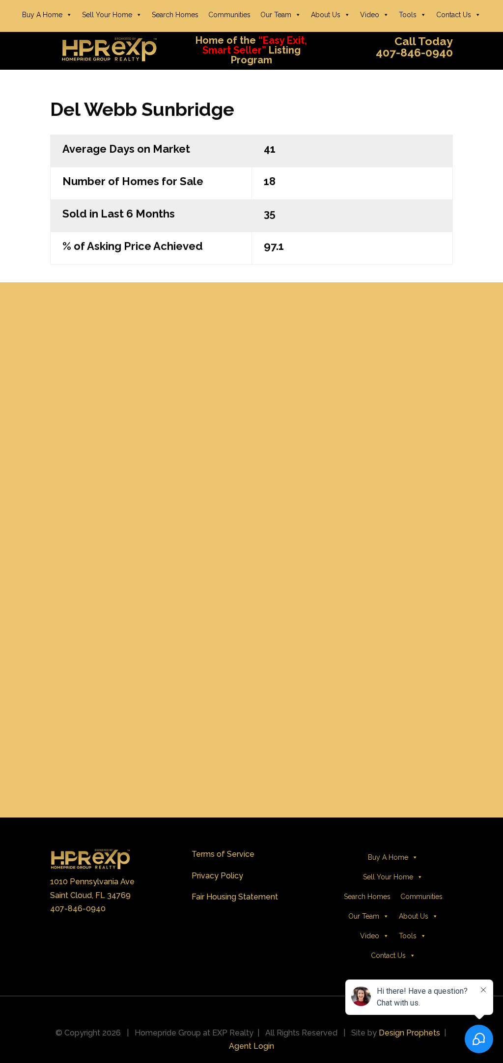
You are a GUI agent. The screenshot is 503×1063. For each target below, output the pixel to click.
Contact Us (453, 15)
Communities (229, 15)
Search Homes (175, 15)
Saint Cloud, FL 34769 (90, 895)
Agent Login (251, 1046)
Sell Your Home (107, 15)
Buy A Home (42, 15)
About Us (325, 15)
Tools (408, 15)
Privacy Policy (217, 875)
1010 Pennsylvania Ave (92, 881)
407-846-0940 (78, 908)
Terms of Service (223, 854)
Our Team (275, 15)
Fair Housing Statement (235, 896)
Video (369, 15)
